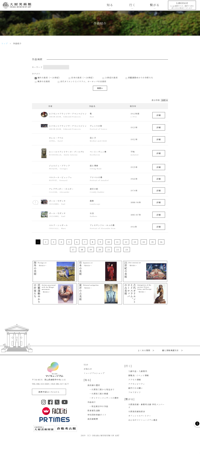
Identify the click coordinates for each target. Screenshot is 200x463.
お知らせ (88, 368)
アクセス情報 (134, 379)
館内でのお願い (135, 388)
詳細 (159, 115)
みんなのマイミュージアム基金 (143, 420)
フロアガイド (134, 392)
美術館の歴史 (93, 385)
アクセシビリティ (136, 383)
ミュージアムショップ (94, 373)
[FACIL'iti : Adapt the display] (54, 411)
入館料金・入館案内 (137, 371)
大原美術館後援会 (136, 411)
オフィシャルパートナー (139, 415)
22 (117, 249)
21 (108, 249)
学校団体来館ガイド (96, 414)
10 (108, 242)
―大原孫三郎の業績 (98, 393)
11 (117, 242)
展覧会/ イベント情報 (138, 375)
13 (135, 242)
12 (126, 242)
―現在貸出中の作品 (98, 406)
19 (91, 249)
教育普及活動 (93, 410)
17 (73, 249)
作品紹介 (91, 402)
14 (144, 242)
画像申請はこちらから (49, 391)
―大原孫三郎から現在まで (102, 389)
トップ (4, 43)
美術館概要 (92, 419)
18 (82, 249)
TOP (86, 364)
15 (152, 242)
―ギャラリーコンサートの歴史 (104, 397)
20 (100, 249)
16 (161, 242)
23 (126, 249)
